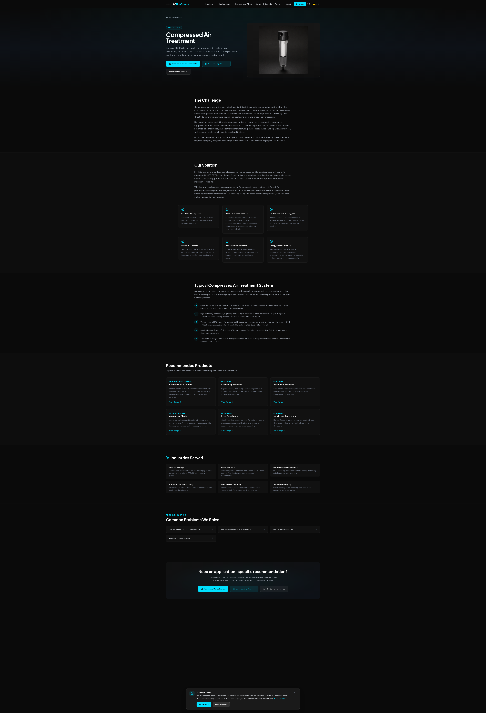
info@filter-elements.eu (274, 589)
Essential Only (221, 704)
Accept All (204, 704)
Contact (300, 4)
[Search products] (308, 4)
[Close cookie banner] (295, 693)
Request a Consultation (214, 589)
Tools (277, 4)
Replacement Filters (243, 4)
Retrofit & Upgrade (264, 4)
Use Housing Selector (245, 589)
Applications (224, 4)
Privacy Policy (279, 698)
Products (209, 4)
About (288, 4)
